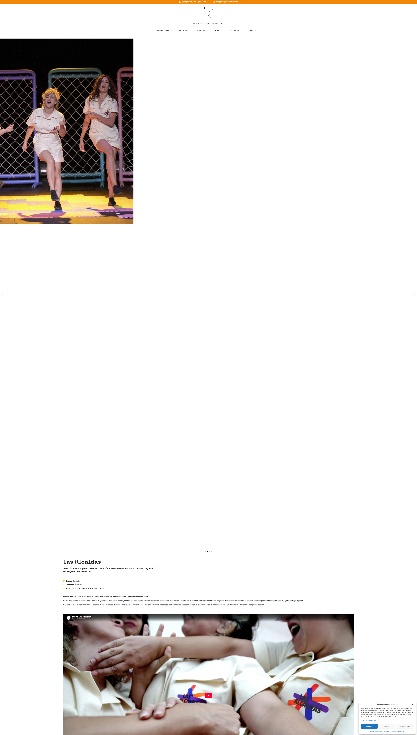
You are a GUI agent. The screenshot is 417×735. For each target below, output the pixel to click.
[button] (413, 704)
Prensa (201, 30)
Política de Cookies (376, 731)
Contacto (254, 30)
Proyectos (163, 30)
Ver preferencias (405, 726)
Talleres (234, 30)
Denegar (387, 726)
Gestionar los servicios (369, 720)
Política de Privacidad (389, 731)
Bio (217, 30)
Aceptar (369, 726)
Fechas (183, 30)
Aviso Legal (400, 731)
